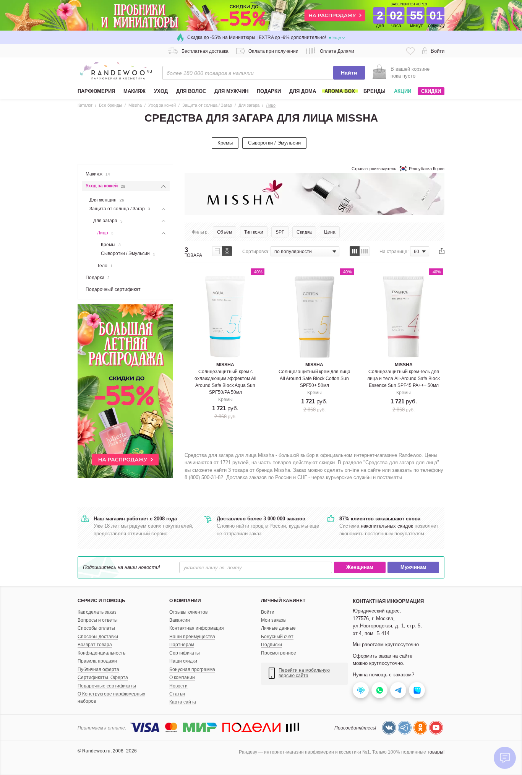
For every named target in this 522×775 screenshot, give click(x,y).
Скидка (304, 232)
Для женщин (106, 200)
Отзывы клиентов (188, 612)
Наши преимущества (192, 636)
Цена (330, 232)
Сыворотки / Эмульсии (274, 143)
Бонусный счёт (277, 636)
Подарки (98, 277)
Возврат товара (95, 644)
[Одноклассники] (420, 727)
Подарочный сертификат (113, 289)
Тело (105, 265)
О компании (182, 677)
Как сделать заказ (97, 612)
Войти (267, 612)
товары (435, 752)
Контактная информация (196, 628)
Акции (402, 91)
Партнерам (181, 644)
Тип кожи (253, 232)
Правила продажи (97, 661)
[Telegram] (405, 727)
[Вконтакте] (389, 727)
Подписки (271, 644)
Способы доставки (98, 636)
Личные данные (278, 628)
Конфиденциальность (101, 653)
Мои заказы (274, 620)
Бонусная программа (192, 669)
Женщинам (359, 567)
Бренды (374, 91)
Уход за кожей (105, 185)
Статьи (177, 694)
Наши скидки (183, 661)
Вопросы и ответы (98, 620)
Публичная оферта (98, 669)
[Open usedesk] (361, 690)
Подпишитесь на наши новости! (121, 567)
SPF (280, 232)
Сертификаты (184, 653)
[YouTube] (436, 727)
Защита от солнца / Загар (119, 208)
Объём (224, 232)
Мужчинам (413, 567)
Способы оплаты (96, 628)
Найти (349, 73)
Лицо (105, 233)
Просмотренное (278, 653)
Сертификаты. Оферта (103, 677)
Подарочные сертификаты (107, 686)
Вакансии (179, 620)
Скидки (431, 91)
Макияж (98, 174)
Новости (178, 686)
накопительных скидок (387, 526)
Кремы (225, 143)
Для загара (108, 220)
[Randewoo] (116, 70)
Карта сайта (182, 702)
